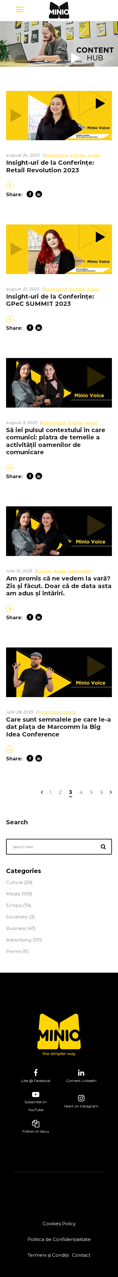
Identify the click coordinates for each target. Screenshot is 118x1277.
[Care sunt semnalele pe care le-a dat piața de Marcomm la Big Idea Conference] (59, 672)
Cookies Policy (59, 1223)
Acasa (93, 155)
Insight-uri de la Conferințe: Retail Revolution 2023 (50, 166)
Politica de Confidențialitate (59, 1239)
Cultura (14, 882)
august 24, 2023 (23, 155)
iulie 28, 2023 (19, 712)
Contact (81, 1255)
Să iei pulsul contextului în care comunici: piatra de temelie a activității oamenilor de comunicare (55, 441)
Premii (13, 951)
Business (16, 928)
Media (13, 894)
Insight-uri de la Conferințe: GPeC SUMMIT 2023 (50, 300)
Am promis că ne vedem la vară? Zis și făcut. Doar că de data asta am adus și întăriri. (59, 586)
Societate (17, 917)
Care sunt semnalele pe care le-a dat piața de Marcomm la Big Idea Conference (58, 727)
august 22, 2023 (22, 288)
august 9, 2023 (21, 422)
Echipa (77, 155)
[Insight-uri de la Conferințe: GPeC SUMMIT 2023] (59, 249)
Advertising (56, 155)
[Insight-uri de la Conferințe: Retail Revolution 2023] (59, 116)
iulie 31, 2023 (19, 570)
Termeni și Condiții (48, 1255)
